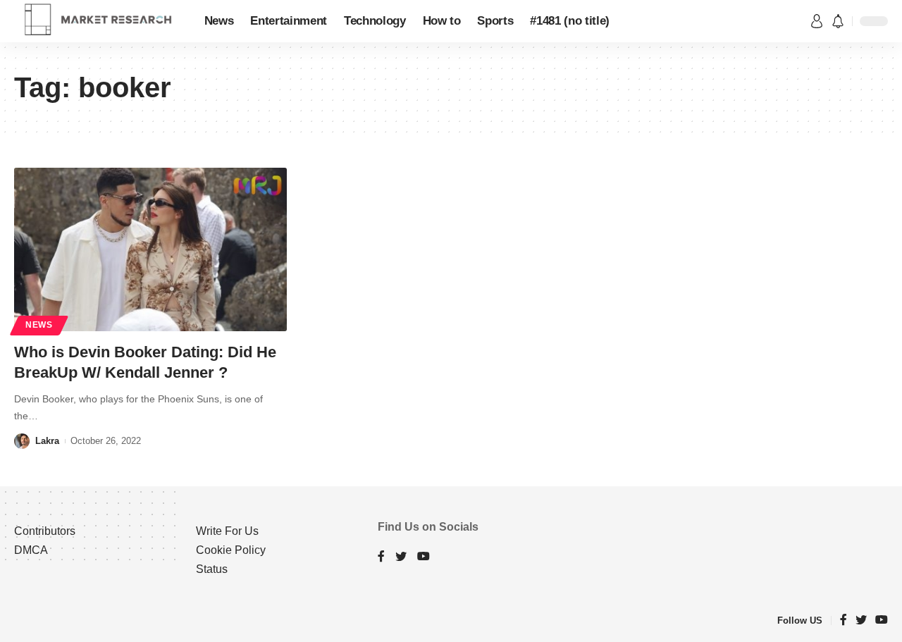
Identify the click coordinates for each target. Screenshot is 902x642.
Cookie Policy (231, 550)
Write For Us (227, 531)
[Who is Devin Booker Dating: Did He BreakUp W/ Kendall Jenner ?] (150, 249)
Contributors (44, 531)
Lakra (47, 441)
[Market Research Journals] (98, 21)
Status (212, 569)
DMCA (31, 550)
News (39, 325)
